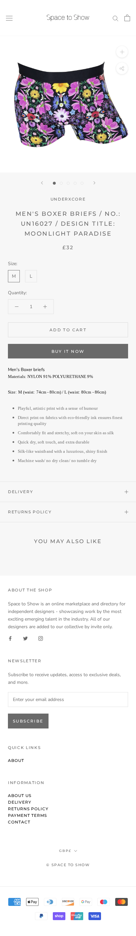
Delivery (20, 491)
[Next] (94, 182)
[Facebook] (10, 638)
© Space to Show (67, 865)
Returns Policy (30, 511)
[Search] (116, 18)
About (16, 760)
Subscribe (28, 721)
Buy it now (68, 351)
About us (19, 795)
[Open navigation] (9, 18)
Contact (19, 821)
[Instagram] (40, 638)
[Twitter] (25, 638)
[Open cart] (127, 18)
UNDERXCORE (68, 199)
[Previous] (42, 182)
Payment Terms (27, 815)
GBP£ (65, 851)
